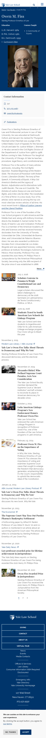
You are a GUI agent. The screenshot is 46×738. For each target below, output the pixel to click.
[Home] (11, 5)
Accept (25, 732)
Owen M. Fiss (21, 10)
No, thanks (10, 732)
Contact (23, 634)
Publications (12, 122)
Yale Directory (23, 682)
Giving (23, 627)
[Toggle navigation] (42, 4)
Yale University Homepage (23, 685)
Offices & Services (23, 664)
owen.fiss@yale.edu (14, 113)
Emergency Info (23, 680)
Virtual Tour (23, 646)
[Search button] (34, 7)
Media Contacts (23, 656)
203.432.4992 (23, 701)
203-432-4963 (12, 109)
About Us (23, 640)
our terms (7, 724)
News (23, 651)
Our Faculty (11, 10)
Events (23, 653)
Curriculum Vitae (11, 42)
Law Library (23, 666)
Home (4, 10)
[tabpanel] (23, 438)
